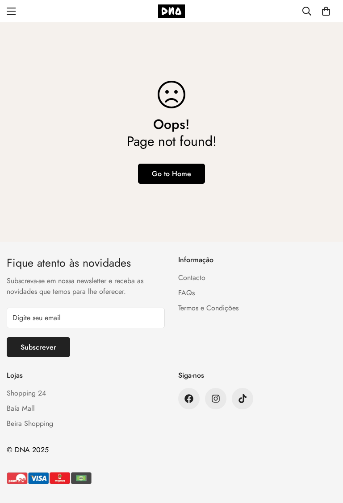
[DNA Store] (171, 11)
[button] (326, 11)
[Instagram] (215, 398)
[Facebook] (189, 398)
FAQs (186, 293)
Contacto (191, 277)
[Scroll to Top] (325, 454)
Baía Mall (21, 408)
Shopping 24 (26, 393)
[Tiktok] (242, 398)
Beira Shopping (30, 423)
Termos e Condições (208, 308)
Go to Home (171, 174)
